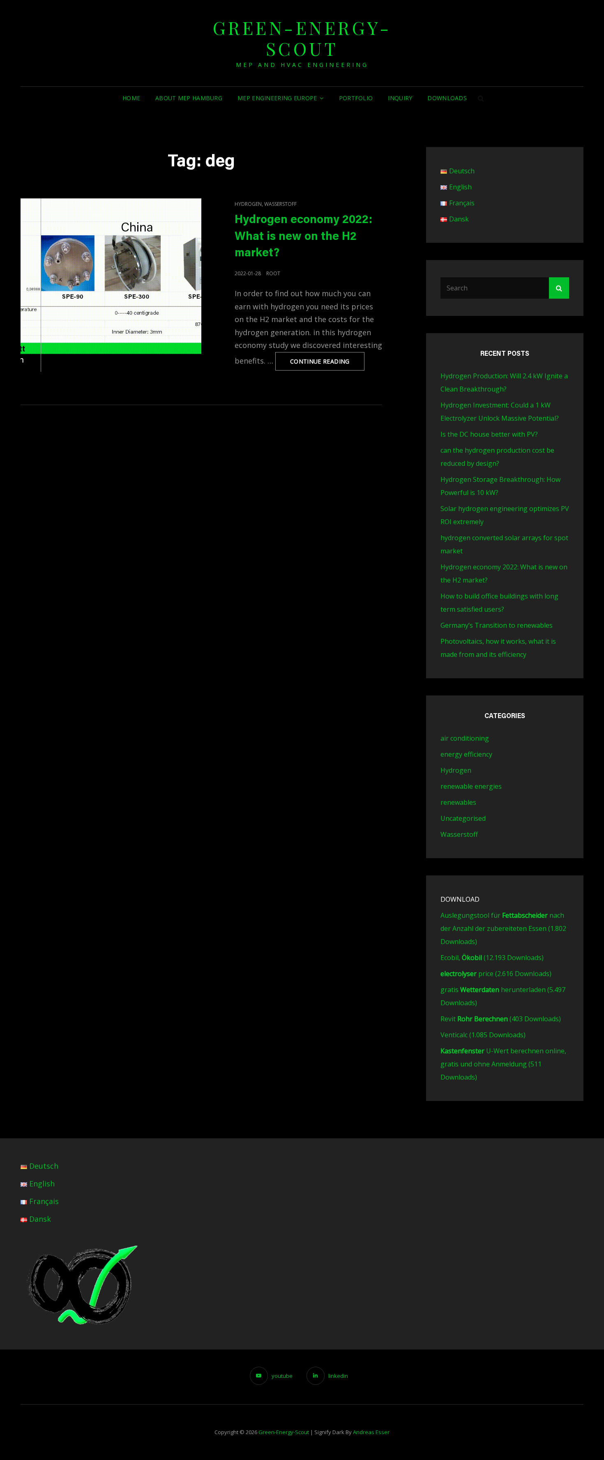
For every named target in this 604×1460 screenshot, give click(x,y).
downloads (447, 98)
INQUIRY (400, 98)
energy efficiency (466, 754)
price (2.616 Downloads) (495, 973)
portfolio (356, 98)
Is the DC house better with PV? (489, 434)
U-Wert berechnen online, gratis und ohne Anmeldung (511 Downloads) (503, 1064)
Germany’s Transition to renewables (496, 625)
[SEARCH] (481, 98)
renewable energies (471, 786)
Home (131, 98)
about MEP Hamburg (188, 98)
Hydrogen (248, 203)
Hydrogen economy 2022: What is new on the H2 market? (303, 237)
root (273, 273)
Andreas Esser (371, 1432)
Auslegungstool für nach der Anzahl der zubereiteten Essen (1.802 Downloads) (503, 928)
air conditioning (464, 738)
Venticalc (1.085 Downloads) (483, 1034)
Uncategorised (463, 818)
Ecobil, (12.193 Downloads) (492, 957)
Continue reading (327, 364)
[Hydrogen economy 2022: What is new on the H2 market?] (111, 285)
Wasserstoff (280, 203)
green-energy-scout (302, 37)
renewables (458, 802)
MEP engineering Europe (277, 98)
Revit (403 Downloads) (500, 1018)
